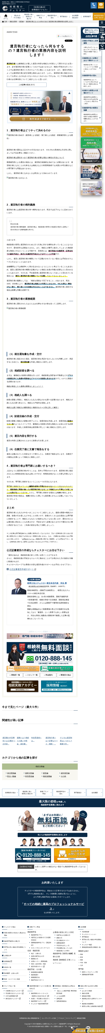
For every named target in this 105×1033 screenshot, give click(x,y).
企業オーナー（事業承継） (39, 961)
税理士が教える (91, 1006)
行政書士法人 (13, 991)
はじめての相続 (87, 991)
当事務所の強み (10, 792)
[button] (39, 8)
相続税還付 (34, 975)
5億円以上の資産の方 (63, 935)
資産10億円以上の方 (37, 956)
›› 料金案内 (48, 675)
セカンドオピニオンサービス (40, 948)
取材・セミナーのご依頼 (12, 979)
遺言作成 (37, 966)
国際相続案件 (60, 943)
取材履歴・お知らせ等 (11, 973)
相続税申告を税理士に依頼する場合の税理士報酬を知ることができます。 (91, 118)
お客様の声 (7, 955)
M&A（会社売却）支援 (38, 964)
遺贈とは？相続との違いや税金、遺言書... (23, 741)
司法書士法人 (13, 993)
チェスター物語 (87, 944)
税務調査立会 (35, 977)
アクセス (61, 1018)
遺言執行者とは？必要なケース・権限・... (52, 741)
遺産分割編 (29, 773)
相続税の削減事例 (87, 1004)
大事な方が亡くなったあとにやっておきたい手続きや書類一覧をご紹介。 (91, 51)
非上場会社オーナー (62, 940)
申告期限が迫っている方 (64, 948)
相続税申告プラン (37, 935)
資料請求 (59, 998)
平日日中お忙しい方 (62, 945)
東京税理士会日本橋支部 (37, 586)
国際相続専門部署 (87, 974)
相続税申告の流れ (61, 792)
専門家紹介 (78, 792)
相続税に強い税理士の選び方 (27, 792)
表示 (32, 85)
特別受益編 (29, 776)
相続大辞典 (85, 993)
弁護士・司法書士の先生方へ (40, 998)
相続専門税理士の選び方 (12, 941)
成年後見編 (65, 773)
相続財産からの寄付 (62, 951)
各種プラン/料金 (44, 792)
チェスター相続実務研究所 (39, 1004)
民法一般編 (11, 776)
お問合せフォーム (28, 539)
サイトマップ (70, 1018)
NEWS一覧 (7, 967)
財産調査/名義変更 (37, 972)
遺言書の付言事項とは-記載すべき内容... (8, 741)
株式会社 (12, 998)
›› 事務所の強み (65, 675)
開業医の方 (34, 959)
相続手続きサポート (37, 980)
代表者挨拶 (85, 932)
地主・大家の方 (36, 953)
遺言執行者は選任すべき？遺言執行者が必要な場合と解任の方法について (35, 158)
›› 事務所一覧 (15, 675)
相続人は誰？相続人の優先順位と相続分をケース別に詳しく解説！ (33, 407)
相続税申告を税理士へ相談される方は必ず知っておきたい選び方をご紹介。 (91, 100)
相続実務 (37, 1001)
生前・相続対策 (33, 951)
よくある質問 (60, 996)
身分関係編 (11, 773)
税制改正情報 (86, 996)
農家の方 (59, 938)
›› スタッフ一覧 (31, 675)
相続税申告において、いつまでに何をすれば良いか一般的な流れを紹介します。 (91, 83)
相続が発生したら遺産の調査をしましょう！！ (25, 386)
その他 (63, 776)
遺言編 (45, 773)
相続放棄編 (47, 776)
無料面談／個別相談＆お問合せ (65, 986)
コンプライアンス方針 (49, 1018)
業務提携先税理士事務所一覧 (91, 947)
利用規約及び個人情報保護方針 (29, 1018)
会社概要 (95, 792)
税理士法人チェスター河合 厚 (47, 583)
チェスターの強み (10, 927)
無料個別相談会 (61, 1001)
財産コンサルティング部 (90, 972)
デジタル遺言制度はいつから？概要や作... (66, 741)
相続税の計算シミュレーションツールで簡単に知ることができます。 (91, 68)
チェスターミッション (89, 934)
